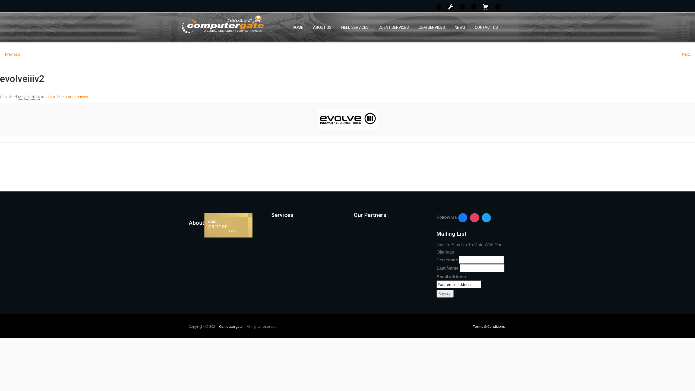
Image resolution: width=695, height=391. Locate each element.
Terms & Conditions (489, 326)
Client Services (393, 27)
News (460, 27)
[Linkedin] (486, 218)
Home (298, 27)
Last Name (448, 268)
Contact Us (486, 27)
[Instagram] (475, 218)
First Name (447, 259)
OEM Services (432, 27)
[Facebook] (463, 218)
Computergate (231, 326)
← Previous (10, 54)
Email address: (452, 277)
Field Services (355, 27)
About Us (322, 27)
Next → (688, 54)
